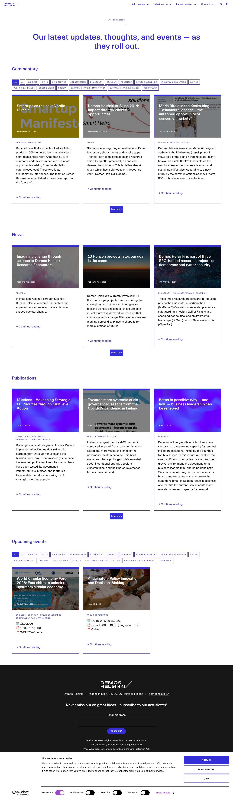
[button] (148, 4)
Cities (45, 82)
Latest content (184, 4)
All (15, 82)
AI (22, 82)
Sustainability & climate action (88, 88)
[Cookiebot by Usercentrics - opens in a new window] (20, 792)
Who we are (138, 4)
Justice (194, 82)
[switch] (90, 792)
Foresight (126, 82)
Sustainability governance (125, 88)
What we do (161, 4)
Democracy (96, 82)
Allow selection (206, 769)
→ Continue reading (28, 197)
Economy (112, 82)
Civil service (59, 82)
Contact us (207, 4)
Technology (150, 88)
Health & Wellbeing (146, 82)
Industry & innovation (173, 82)
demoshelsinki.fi (159, 694)
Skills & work (46, 88)
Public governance (24, 88)
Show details (163, 792)
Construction (78, 82)
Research (21, 293)
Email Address (116, 715)
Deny (206, 778)
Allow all (206, 759)
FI (227, 4)
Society (62, 88)
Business (32, 82)
